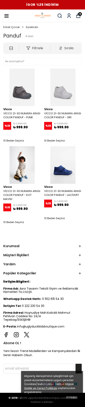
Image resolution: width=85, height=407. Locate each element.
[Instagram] (16, 334)
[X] (26, 334)
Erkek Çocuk (11, 27)
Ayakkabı (32, 27)
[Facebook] (6, 334)
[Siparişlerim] (69, 15)
